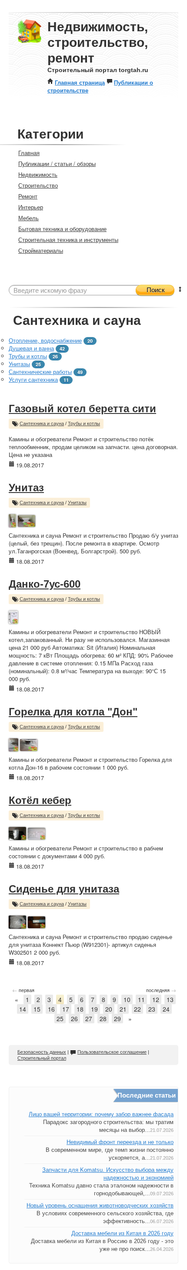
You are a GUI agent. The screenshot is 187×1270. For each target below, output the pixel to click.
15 (36, 1009)
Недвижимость (37, 174)
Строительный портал (41, 1058)
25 (60, 1018)
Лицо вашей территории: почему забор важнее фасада (101, 1114)
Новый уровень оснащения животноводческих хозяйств (100, 1205)
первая (23, 989)
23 (151, 1009)
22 (137, 1009)
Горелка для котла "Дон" (73, 712)
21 (123, 1009)
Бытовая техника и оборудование (62, 229)
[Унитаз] (12, 520)
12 (155, 999)
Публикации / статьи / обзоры (57, 163)
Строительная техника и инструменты (68, 239)
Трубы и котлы (28, 356)
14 (22, 1009)
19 (94, 1009)
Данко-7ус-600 (44, 584)
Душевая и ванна (31, 348)
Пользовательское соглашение (112, 1052)
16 (51, 1009)
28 (103, 1018)
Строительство (38, 185)
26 (74, 1018)
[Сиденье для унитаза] (17, 921)
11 (141, 999)
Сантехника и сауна (42, 423)
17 (65, 1009)
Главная (29, 153)
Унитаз (26, 487)
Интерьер (30, 207)
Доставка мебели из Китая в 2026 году (122, 1233)
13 (170, 999)
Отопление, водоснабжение (45, 340)
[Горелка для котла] (13, 744)
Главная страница (80, 82)
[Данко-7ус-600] (13, 616)
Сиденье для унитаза (64, 889)
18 (80, 1009)
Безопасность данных (41, 1052)
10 (127, 999)
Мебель (28, 218)
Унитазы (19, 364)
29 (117, 1018)
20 (108, 1009)
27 (88, 1018)
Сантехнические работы (40, 371)
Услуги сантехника (33, 379)
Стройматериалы (40, 250)
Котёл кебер (40, 800)
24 (166, 1009)
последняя (161, 989)
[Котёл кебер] (17, 832)
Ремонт (27, 196)
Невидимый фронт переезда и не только (120, 1142)
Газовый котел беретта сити (82, 408)
